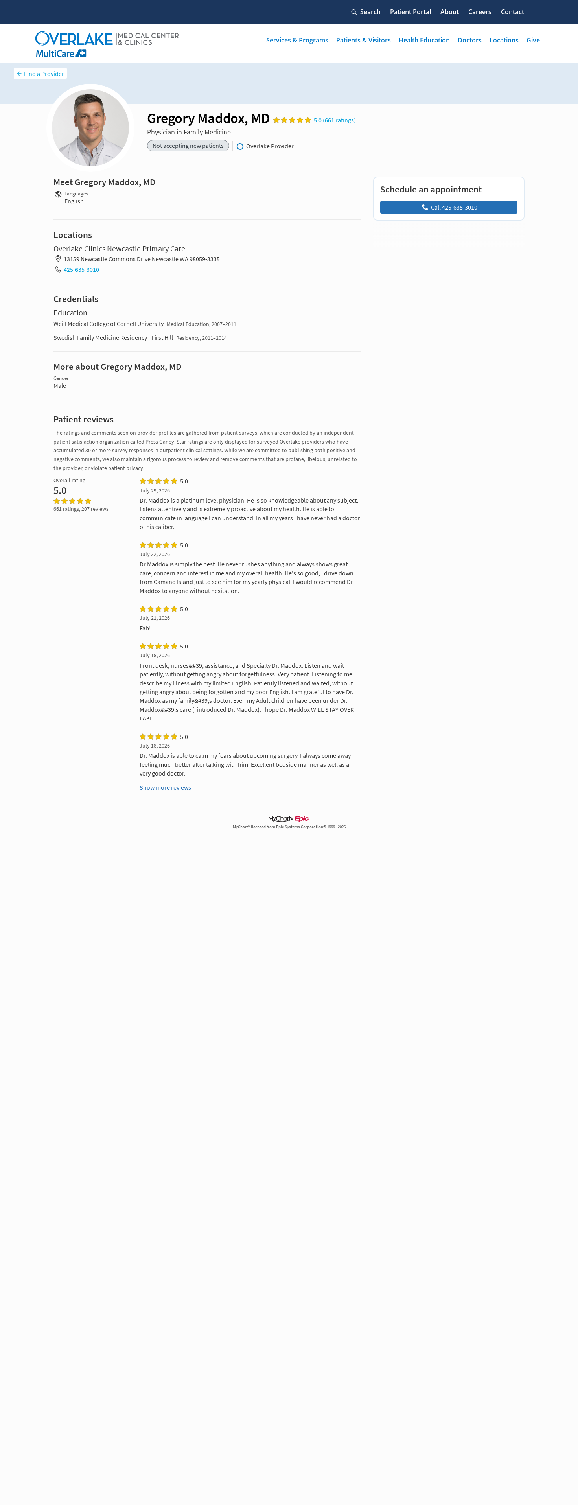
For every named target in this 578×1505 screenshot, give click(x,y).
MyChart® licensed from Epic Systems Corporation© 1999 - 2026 (289, 826)
